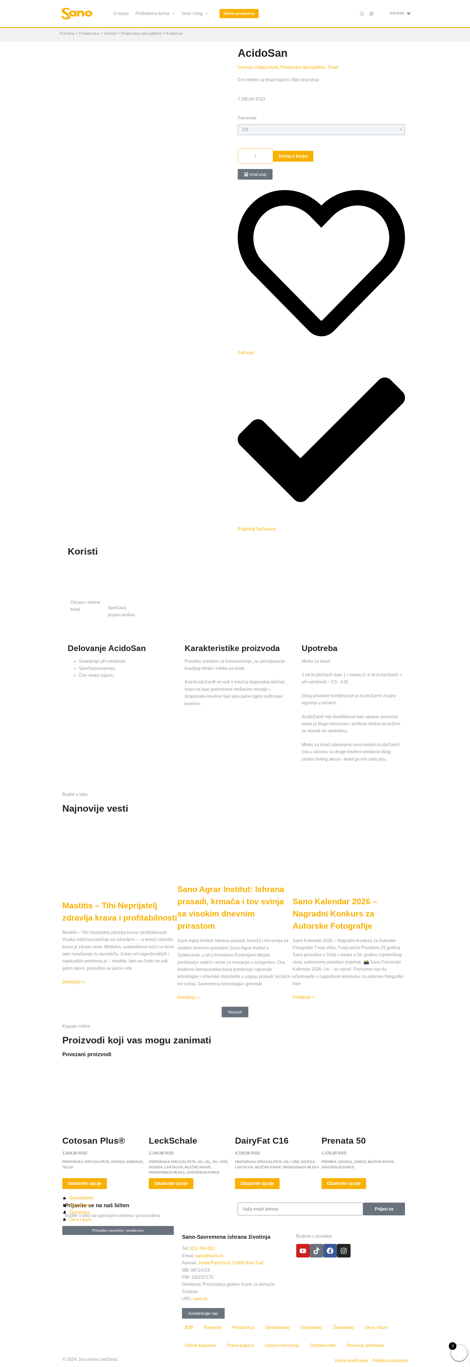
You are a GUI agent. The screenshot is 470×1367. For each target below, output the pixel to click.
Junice (360, 1162)
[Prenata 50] (364, 1095)
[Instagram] (344, 1250)
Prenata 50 (343, 1141)
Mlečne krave (198, 1167)
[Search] (362, 14)
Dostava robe (323, 1345)
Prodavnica (89, 33)
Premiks (328, 1162)
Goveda (245, 67)
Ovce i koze (376, 1327)
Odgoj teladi (267, 67)
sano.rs (200, 1298)
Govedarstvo (277, 1327)
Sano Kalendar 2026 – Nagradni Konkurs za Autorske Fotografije (335, 913)
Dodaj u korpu (293, 156)
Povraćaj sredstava (365, 1345)
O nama (121, 13)
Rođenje (135, 1162)
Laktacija (174, 1167)
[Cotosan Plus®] (105, 1095)
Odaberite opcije (84, 1183)
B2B (189, 1327)
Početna (67, 33)
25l (208, 1162)
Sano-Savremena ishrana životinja (226, 1237)
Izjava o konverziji (282, 1345)
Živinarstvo (343, 1327)
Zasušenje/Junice (203, 1172)
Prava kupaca (240, 1345)
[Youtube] (303, 1250)
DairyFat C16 (262, 1141)
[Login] (371, 14)
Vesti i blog (192, 13)
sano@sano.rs (209, 1255)
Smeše (110, 33)
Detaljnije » (73, 982)
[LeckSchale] (192, 1095)
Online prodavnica (239, 13)
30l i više (220, 1162)
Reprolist (212, 1327)
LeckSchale (173, 1141)
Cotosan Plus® (93, 1141)
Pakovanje (247, 117)
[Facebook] (330, 1250)
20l (200, 1162)
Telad (332, 67)
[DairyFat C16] (278, 1095)
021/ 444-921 (202, 1248)
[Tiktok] (316, 1250)
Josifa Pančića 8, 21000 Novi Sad (230, 1262)
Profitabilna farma (152, 13)
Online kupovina (200, 1345)
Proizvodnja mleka (167, 1172)
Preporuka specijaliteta (141, 33)
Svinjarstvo (311, 1327)
